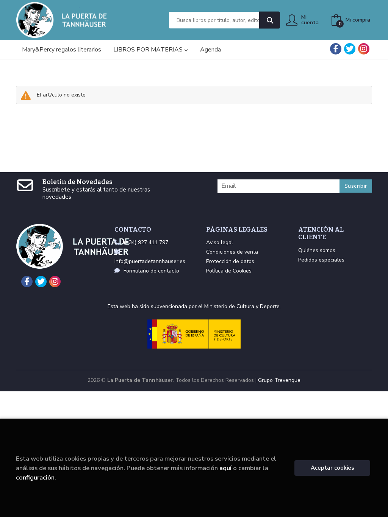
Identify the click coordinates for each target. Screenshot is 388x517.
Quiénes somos (316, 250)
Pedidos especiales (321, 259)
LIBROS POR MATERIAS (148, 49)
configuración (35, 477)
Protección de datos (230, 261)
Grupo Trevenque (279, 380)
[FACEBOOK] (335, 49)
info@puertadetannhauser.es (149, 261)
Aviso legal (219, 242)
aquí (225, 468)
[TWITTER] (349, 49)
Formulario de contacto (151, 270)
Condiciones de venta (232, 251)
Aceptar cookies (332, 468)
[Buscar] (269, 20)
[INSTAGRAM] (363, 49)
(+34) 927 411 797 (146, 242)
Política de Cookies (229, 270)
